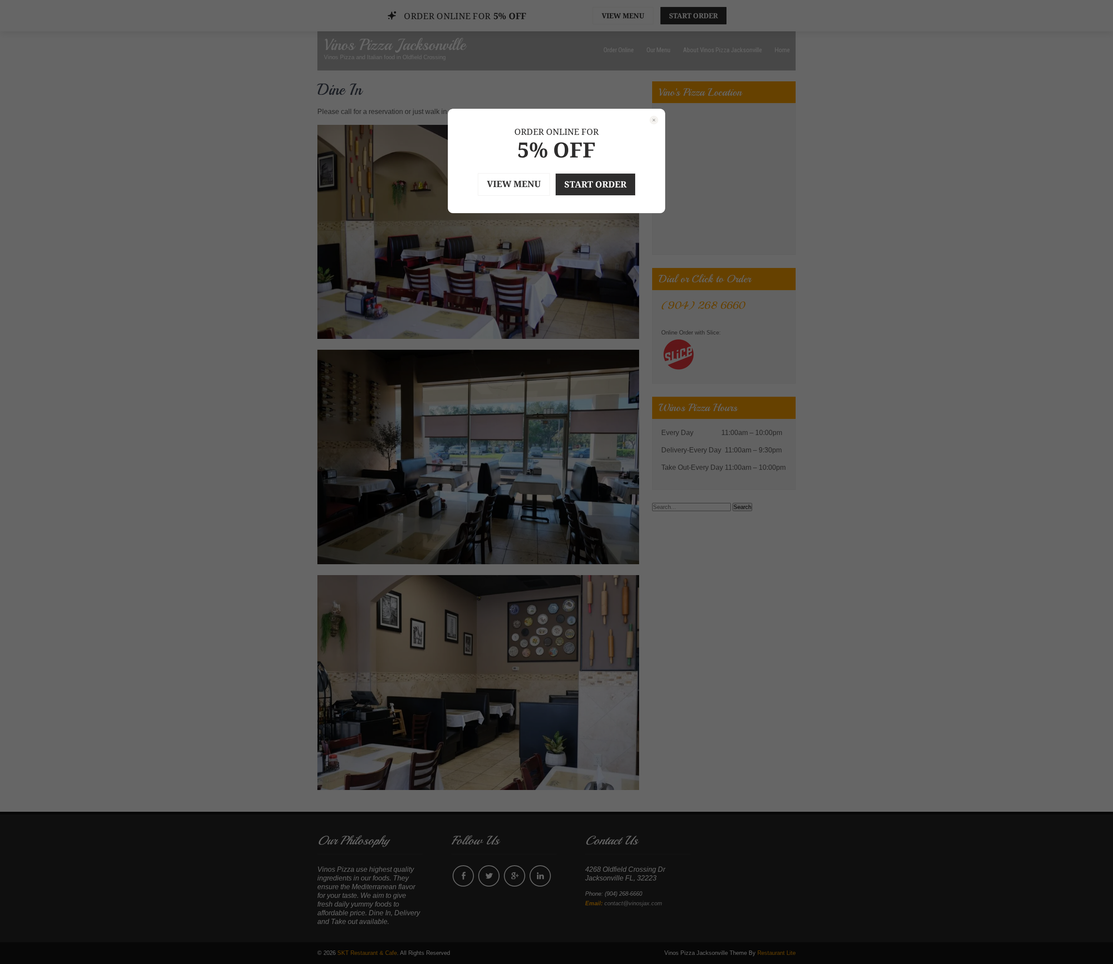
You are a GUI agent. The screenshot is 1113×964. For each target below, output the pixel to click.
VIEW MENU (514, 184)
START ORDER (595, 184)
